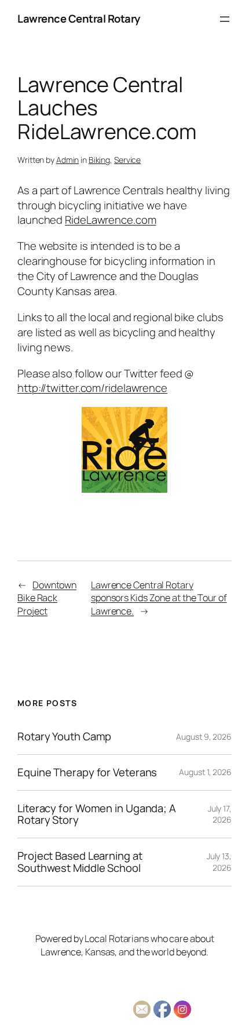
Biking (99, 159)
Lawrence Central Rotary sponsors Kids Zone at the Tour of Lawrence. (159, 598)
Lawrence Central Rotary (78, 18)
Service (127, 159)
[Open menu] (225, 19)
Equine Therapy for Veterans (87, 772)
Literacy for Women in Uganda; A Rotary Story (96, 814)
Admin (67, 159)
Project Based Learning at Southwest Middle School (79, 862)
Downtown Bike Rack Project (46, 598)
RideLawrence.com (110, 219)
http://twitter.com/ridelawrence (92, 387)
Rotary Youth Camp (64, 736)
